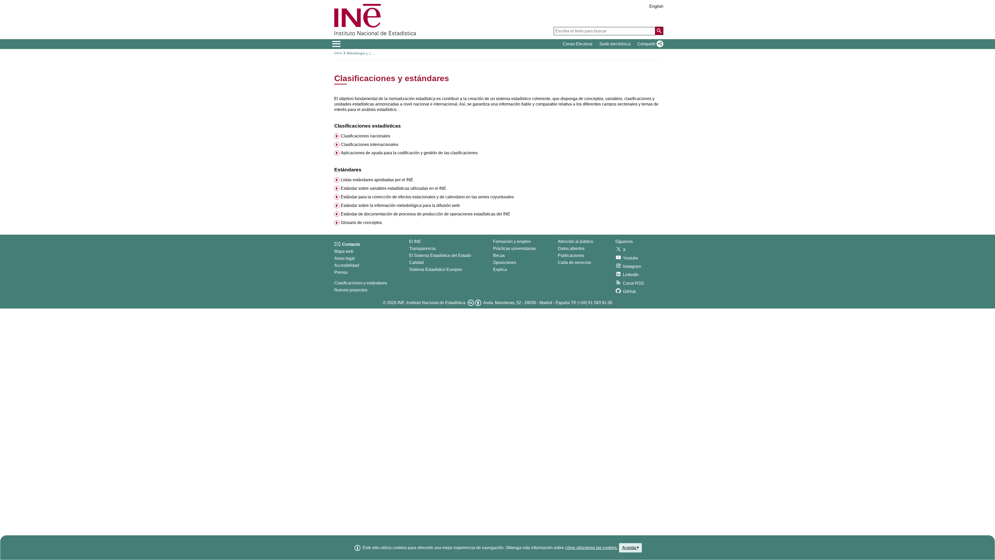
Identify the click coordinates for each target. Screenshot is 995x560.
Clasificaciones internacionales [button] (369, 144)
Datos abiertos (571, 248)
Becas (499, 255)
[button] (649, 44)
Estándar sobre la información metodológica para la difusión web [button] (400, 205)
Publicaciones (571, 255)
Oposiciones (504, 262)
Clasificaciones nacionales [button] (365, 136)
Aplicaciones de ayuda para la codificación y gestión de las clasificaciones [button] (409, 153)
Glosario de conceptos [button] (361, 222)
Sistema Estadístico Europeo (435, 269)
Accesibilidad (346, 265)
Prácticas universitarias (514, 248)
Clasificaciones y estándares (360, 283)
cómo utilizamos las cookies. (591, 547)
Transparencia (422, 248)
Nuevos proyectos (350, 290)
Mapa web (343, 251)
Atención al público (575, 241)
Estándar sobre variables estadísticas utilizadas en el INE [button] (393, 188)
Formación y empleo (512, 241)
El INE (415, 241)
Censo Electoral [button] (577, 44)
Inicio (338, 53)
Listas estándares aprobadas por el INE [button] (377, 180)
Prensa (340, 272)
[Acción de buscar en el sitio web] (659, 31)
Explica (500, 269)
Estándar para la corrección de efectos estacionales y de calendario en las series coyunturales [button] (427, 197)
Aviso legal (344, 258)
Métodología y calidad (363, 53)
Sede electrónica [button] (614, 44)
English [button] (656, 6)
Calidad (416, 262)
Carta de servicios (574, 262)
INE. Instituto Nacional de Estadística (431, 302)
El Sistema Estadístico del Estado (440, 255)
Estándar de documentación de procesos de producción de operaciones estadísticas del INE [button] (425, 214)
